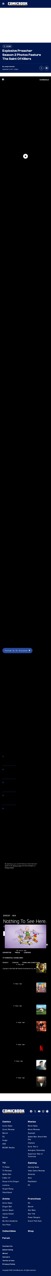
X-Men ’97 (6, 1178)
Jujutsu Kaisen (8, 1213)
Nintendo (31, 1174)
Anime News (7, 1203)
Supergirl (31, 1133)
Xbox (30, 1178)
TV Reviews (7, 1170)
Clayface (31, 1143)
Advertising (7, 1250)
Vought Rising (7, 1188)
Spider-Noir (6, 1174)
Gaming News (33, 1167)
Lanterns (5, 1185)
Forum (6, 1238)
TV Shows (7, 46)
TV (4, 1163)
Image (4, 1140)
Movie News (32, 1126)
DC (3, 1136)
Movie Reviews (34, 1129)
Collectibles (9, 1231)
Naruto (5, 1217)
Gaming (32, 1163)
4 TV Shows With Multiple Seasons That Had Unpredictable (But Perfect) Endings (26, 772)
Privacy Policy (9, 867)
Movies (32, 1121)
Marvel (5, 1133)
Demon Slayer (8, 1210)
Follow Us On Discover (17, 650)
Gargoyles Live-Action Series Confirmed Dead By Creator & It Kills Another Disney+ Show (25, 759)
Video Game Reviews (36, 1170)
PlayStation (32, 1181)
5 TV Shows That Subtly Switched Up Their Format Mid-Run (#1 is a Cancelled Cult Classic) (26, 785)
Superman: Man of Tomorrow (35, 1155)
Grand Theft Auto (35, 1221)
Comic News (7, 1126)
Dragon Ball (7, 1206)
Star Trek (31, 1213)
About (5, 1253)
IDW (4, 1144)
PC (29, 1185)
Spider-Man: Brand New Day (37, 1137)
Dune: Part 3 (33, 1146)
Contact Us (7, 1246)
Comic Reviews (8, 1129)
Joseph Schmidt (9, 66)
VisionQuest (7, 1192)
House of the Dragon (10, 1181)
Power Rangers (34, 1217)
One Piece (6, 1224)
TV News (5, 1167)
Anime (6, 1198)
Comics (6, 1121)
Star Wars (32, 1210)
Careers (6, 1257)
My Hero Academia (10, 1221)
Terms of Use (17, 866)
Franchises (34, 1198)
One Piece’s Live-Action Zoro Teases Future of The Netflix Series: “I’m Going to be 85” (26, 811)
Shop (31, 1231)
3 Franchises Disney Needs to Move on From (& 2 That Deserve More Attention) (26, 798)
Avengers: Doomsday (36, 1150)
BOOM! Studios (8, 1147)
